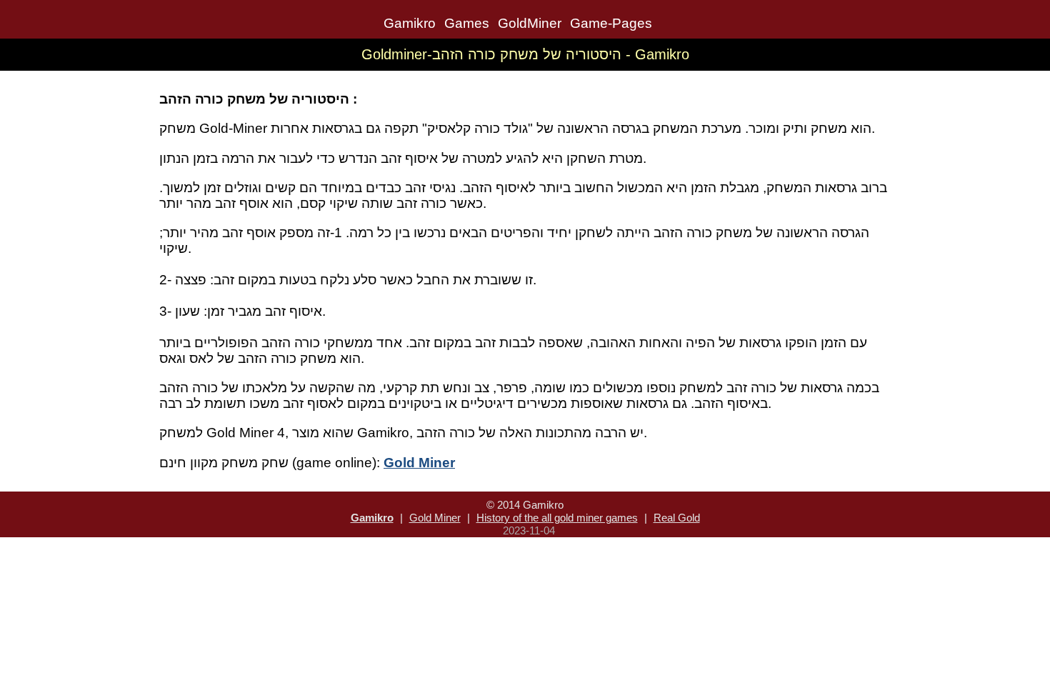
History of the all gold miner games (557, 518)
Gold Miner (435, 518)
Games (466, 23)
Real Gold (677, 518)
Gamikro (410, 23)
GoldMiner (529, 23)
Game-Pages (611, 23)
